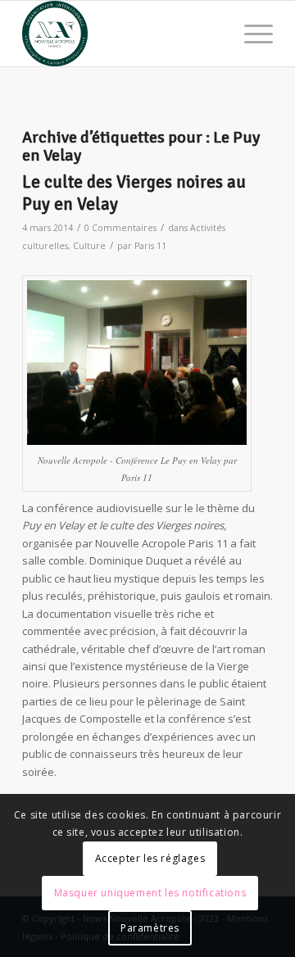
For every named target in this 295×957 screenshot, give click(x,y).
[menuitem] (250, 33)
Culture (89, 246)
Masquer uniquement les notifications (150, 893)
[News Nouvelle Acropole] (122, 33)
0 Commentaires (120, 228)
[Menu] (250, 33)
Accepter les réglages (150, 858)
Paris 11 (150, 246)
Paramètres (149, 928)
